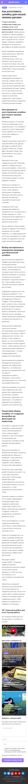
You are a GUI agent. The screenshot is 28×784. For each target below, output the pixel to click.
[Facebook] (5, 773)
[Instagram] (12, 773)
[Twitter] (8, 773)
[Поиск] (26, 2)
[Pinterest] (19, 773)
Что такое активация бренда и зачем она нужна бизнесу (14, 684)
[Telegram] (22, 773)
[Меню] (2, 2)
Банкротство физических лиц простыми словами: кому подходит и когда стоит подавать (13, 659)
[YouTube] (15, 773)
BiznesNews (16, 777)
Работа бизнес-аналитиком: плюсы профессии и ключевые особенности (12, 708)
